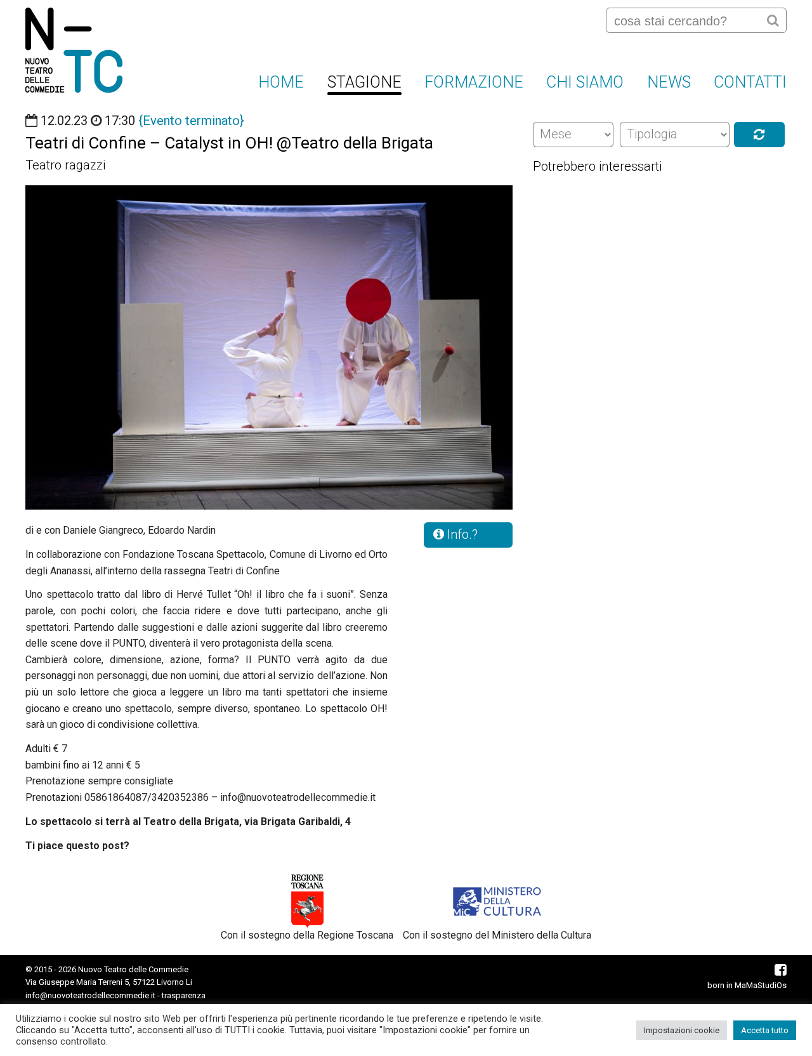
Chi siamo (585, 82)
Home (281, 82)
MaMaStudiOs (761, 985)
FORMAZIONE (473, 82)
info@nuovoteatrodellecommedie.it (90, 995)
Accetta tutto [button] (765, 1030)
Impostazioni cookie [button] (681, 1030)
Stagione (364, 82)
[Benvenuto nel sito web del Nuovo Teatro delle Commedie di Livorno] (73, 50)
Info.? (461, 534)
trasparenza (184, 995)
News (669, 82)
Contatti (750, 82)
